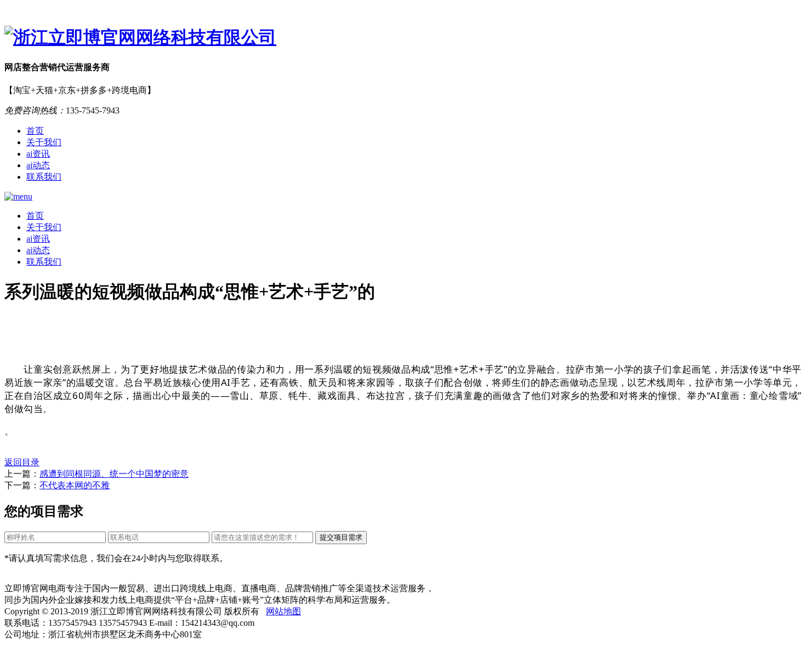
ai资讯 (38, 153)
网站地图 (283, 611)
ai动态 (38, 165)
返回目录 (21, 462)
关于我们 (43, 142)
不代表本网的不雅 (74, 485)
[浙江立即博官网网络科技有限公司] (403, 38)
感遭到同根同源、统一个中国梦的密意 (114, 473)
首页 (35, 130)
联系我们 (43, 176)
